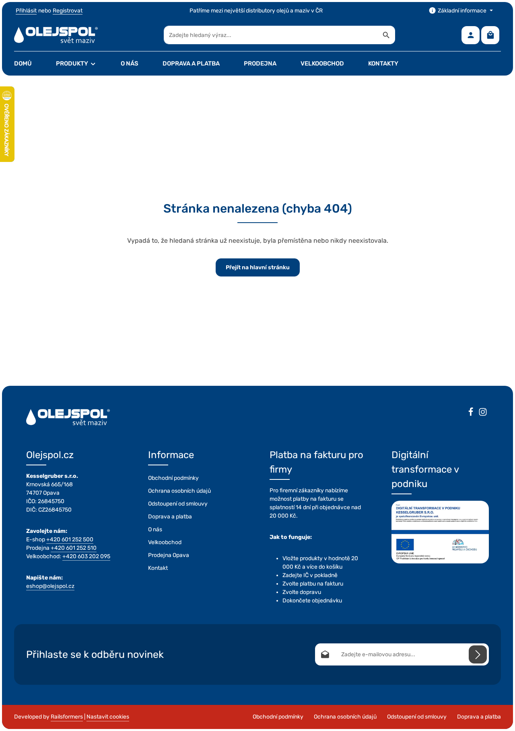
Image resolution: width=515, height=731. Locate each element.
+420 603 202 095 (86, 556)
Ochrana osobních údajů (179, 490)
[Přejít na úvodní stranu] (56, 35)
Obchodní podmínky (173, 478)
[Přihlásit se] (478, 654)
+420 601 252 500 (69, 539)
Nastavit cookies (108, 716)
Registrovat (67, 10)
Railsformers (67, 716)
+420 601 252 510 (74, 548)
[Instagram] (482, 413)
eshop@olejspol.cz (50, 586)
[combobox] (271, 35)
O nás (155, 529)
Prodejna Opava (168, 555)
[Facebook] (470, 413)
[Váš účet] (470, 35)
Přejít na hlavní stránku (258, 267)
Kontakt (158, 568)
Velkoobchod (164, 542)
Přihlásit (26, 10)
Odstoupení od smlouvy (178, 503)
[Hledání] (386, 35)
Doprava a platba (170, 516)
